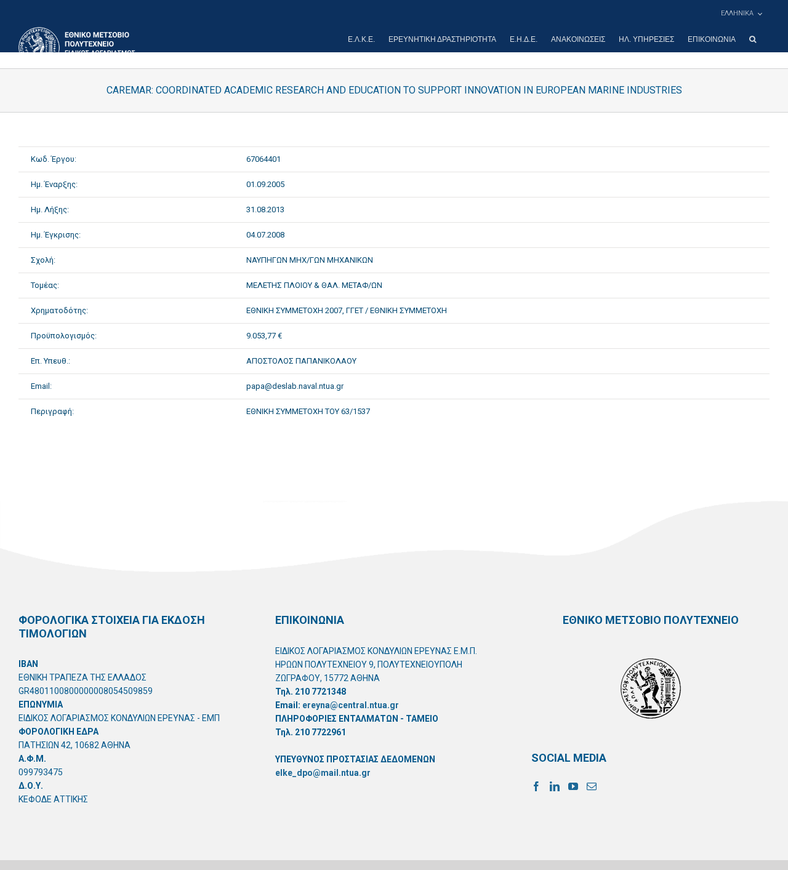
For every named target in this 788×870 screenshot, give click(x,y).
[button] (752, 39)
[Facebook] (536, 786)
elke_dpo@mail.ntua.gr (323, 773)
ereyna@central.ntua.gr (350, 705)
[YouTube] (573, 786)
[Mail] (592, 786)
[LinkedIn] (555, 786)
